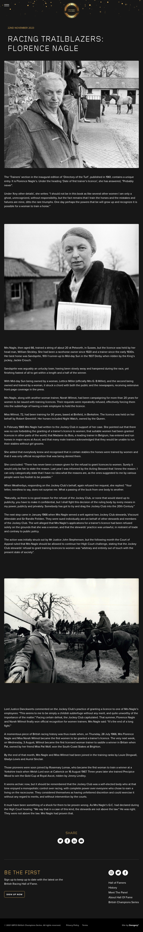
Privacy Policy (72, 925)
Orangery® (134, 925)
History (112, 888)
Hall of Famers (117, 883)
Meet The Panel (118, 892)
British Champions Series (123, 902)
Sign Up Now (14, 894)
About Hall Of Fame (120, 897)
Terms (85, 925)
